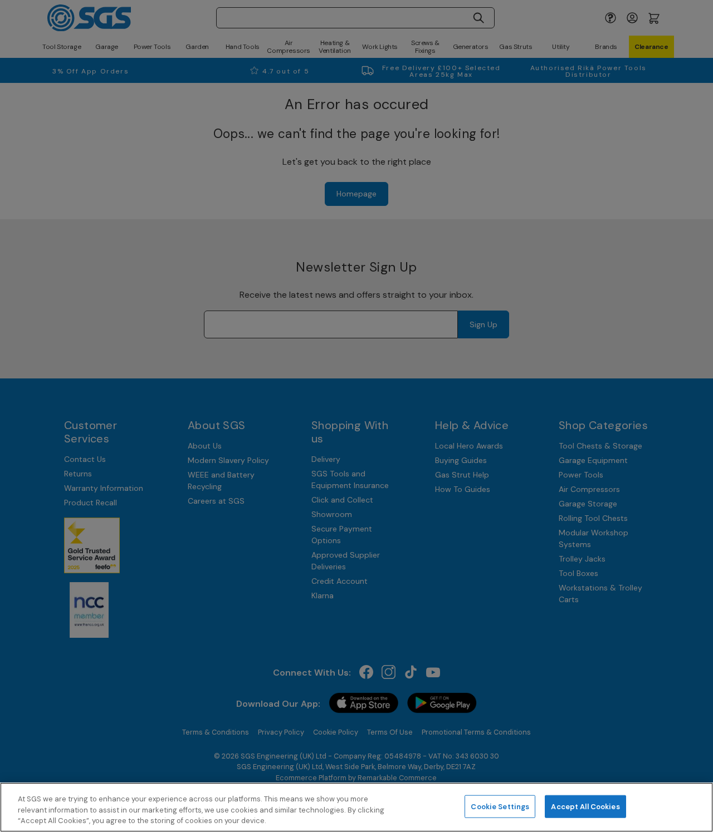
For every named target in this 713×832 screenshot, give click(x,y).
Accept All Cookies (585, 806)
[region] (356, 807)
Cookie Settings (500, 806)
